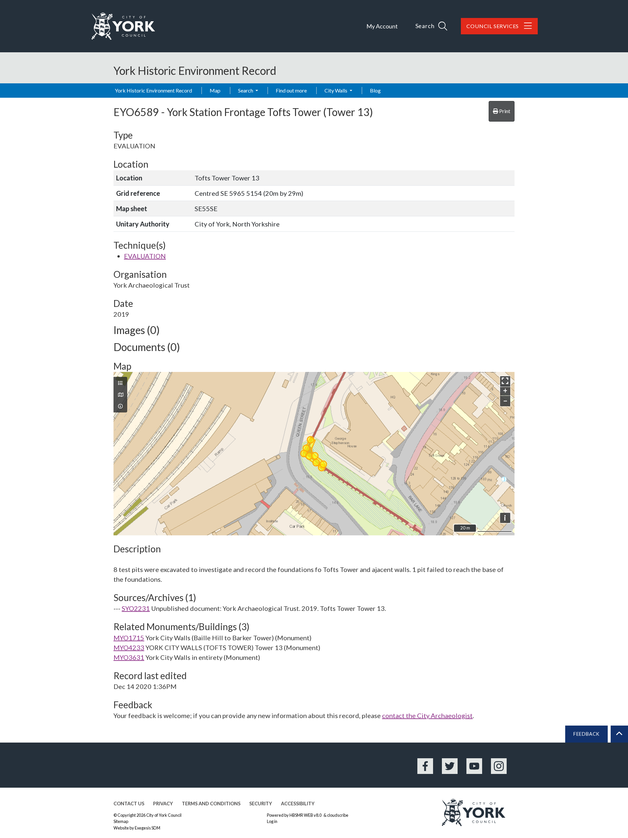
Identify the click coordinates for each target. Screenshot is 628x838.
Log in (272, 821)
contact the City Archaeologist (427, 715)
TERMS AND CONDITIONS (211, 803)
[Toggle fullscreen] (505, 381)
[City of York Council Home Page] (123, 26)
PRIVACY (163, 803)
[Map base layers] (120, 395)
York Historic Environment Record (153, 90)
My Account (382, 26)
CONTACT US (128, 803)
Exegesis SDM (147, 827)
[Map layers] (120, 383)
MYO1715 (128, 638)
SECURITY (260, 803)
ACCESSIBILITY (298, 803)
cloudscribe (337, 815)
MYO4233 (128, 647)
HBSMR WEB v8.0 (305, 815)
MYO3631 (128, 657)
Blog (375, 90)
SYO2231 (136, 608)
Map (215, 90)
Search (246, 90)
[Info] (120, 406)
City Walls (336, 90)
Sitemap (120, 821)
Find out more (291, 90)
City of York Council (164, 815)
